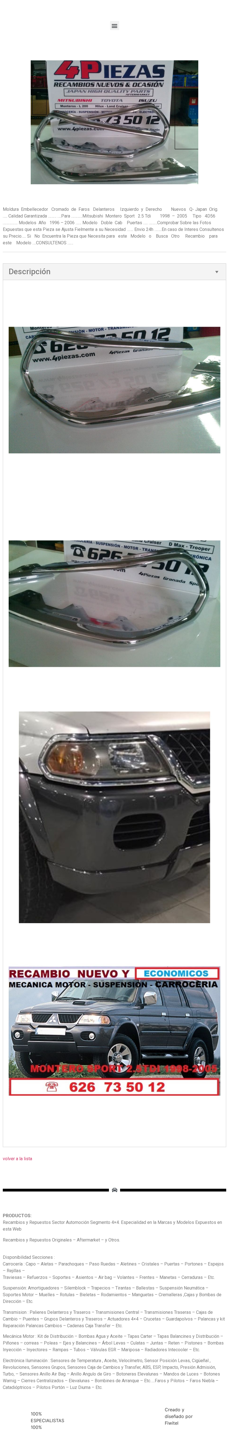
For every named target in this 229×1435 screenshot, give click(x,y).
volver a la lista (17, 1158)
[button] (114, 25)
